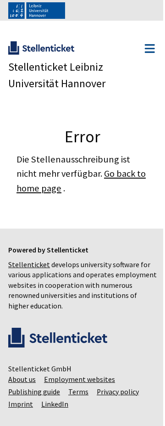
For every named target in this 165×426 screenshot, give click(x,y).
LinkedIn (54, 404)
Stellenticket (29, 264)
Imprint (20, 404)
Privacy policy (118, 391)
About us (22, 379)
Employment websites (79, 379)
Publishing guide (34, 391)
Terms (78, 391)
